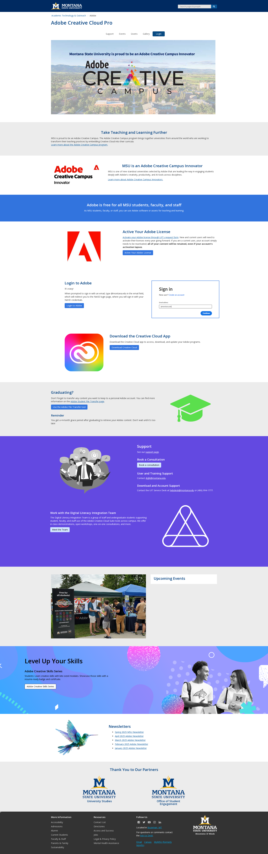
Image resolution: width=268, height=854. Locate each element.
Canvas (148, 842)
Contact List (100, 822)
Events (122, 33)
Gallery (146, 33)
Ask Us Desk (146, 835)
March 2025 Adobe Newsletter (130, 740)
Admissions (57, 826)
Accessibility (57, 822)
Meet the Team (60, 529)
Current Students (59, 834)
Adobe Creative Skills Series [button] (40, 686)
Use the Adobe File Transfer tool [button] (69, 407)
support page (152, 452)
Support (110, 33)
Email (139, 842)
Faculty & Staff (58, 838)
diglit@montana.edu (156, 478)
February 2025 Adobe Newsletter (131, 744)
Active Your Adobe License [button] (138, 252)
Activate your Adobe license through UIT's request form (151, 237)
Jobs (96, 834)
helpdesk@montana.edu (182, 490)
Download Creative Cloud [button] (124, 347)
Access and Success (104, 830)
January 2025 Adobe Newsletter (131, 748)
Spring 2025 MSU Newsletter (129, 732)
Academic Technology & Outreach (68, 15)
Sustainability (57, 847)
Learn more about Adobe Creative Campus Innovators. (135, 179)
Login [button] (158, 33)
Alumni (54, 830)
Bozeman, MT (154, 827)
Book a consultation (149, 464)
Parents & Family (59, 843)
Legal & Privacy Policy (105, 838)
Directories (99, 826)
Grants (134, 33)
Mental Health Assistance (106, 843)
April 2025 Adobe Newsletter (129, 736)
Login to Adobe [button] (74, 305)
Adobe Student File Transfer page (87, 401)
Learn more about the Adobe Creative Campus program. (79, 144)
